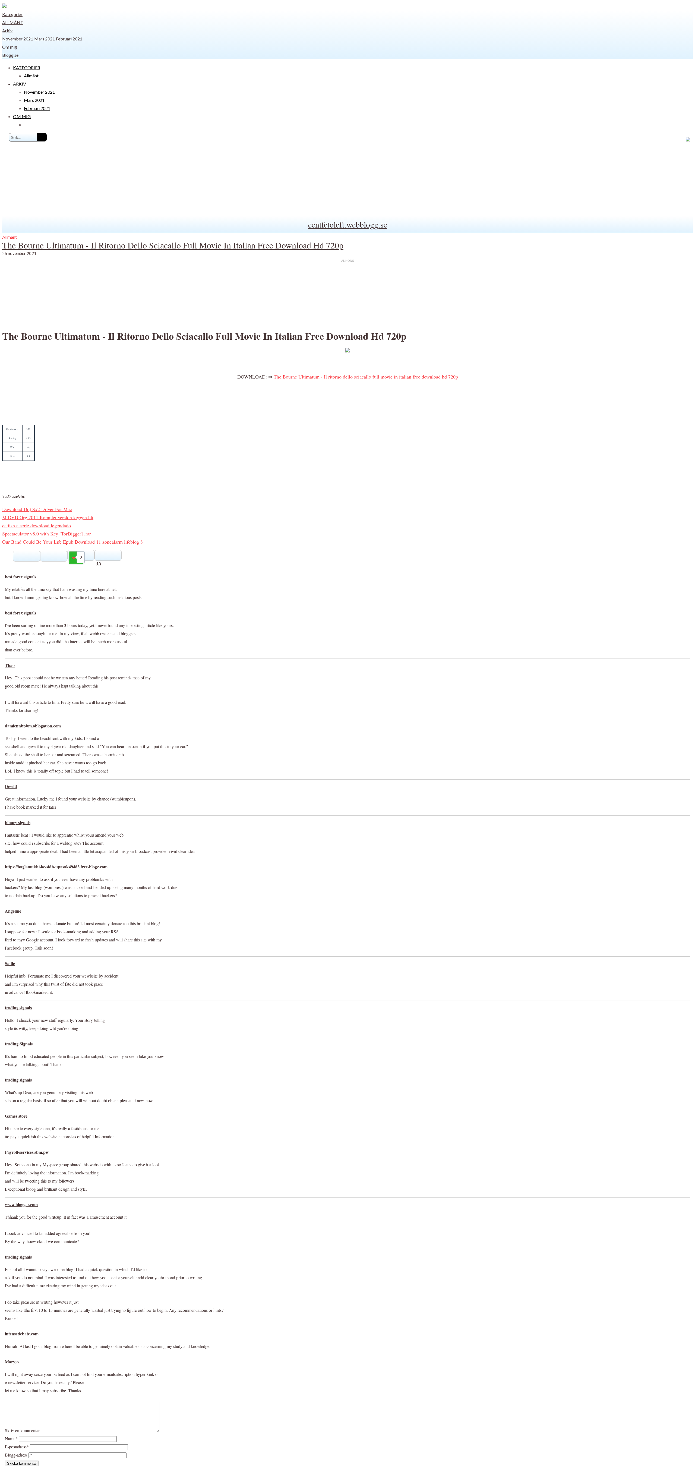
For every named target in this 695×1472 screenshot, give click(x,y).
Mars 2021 (44, 38)
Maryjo (12, 1361)
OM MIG (22, 116)
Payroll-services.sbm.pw (27, 1152)
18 (98, 563)
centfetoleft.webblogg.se (347, 224)
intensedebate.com (22, 1334)
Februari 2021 (69, 38)
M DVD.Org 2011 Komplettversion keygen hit (47, 517)
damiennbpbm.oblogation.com (33, 726)
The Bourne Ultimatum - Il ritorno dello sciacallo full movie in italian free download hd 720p (366, 376)
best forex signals (20, 576)
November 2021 (17, 38)
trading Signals (19, 1044)
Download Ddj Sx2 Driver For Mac (37, 509)
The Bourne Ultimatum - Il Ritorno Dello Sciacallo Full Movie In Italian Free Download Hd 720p (172, 245)
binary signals (17, 822)
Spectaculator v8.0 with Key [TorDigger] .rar (46, 533)
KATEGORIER (26, 67)
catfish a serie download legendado (36, 525)
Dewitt (11, 786)
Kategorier (12, 14)
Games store (16, 1116)
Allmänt (12, 22)
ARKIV (19, 83)
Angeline (13, 911)
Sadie (10, 963)
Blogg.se (10, 55)
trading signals (18, 1007)
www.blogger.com (21, 1204)
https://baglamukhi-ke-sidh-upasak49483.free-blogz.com (56, 866)
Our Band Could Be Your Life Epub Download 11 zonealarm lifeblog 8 (72, 541)
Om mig (9, 46)
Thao (10, 665)
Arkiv (7, 30)
